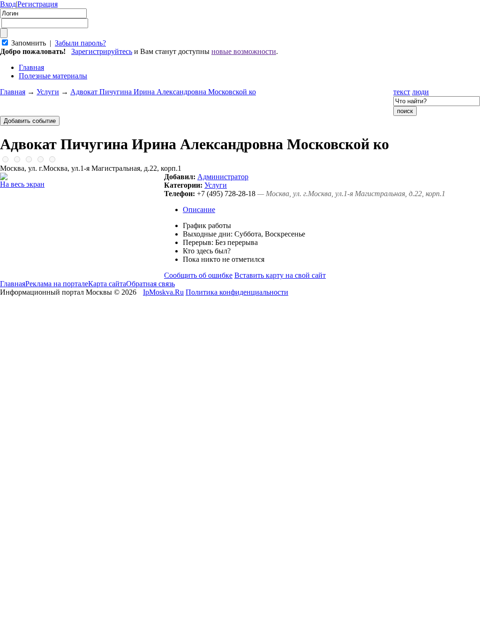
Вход (8, 4)
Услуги (48, 92)
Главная (12, 92)
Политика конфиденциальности (237, 292)
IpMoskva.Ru (163, 292)
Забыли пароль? (80, 43)
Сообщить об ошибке (198, 275)
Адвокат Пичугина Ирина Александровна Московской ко (163, 92)
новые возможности (243, 51)
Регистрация (37, 4)
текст (401, 92)
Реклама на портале (56, 284)
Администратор (222, 177)
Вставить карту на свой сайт (280, 275)
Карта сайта (107, 284)
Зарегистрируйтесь (101, 51)
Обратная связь (150, 284)
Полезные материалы (53, 76)
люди (420, 92)
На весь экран (22, 184)
